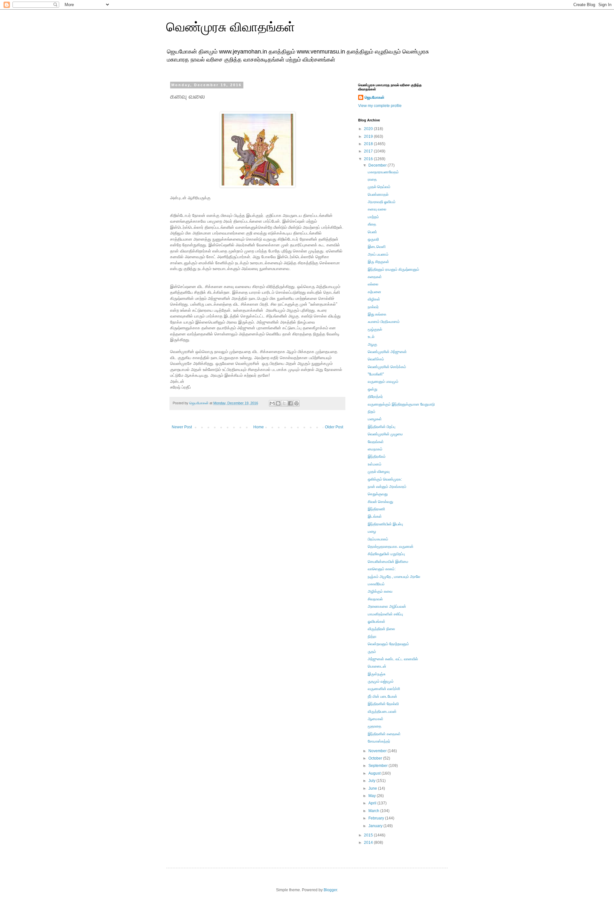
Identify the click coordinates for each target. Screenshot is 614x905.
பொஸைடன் (377, 666)
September (378, 765)
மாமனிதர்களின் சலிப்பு (385, 614)
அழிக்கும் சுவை (380, 591)
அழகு (372, 344)
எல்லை (373, 284)
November (378, 751)
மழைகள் (375, 419)
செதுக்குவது (378, 494)
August (375, 773)
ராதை (372, 179)
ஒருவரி (373, 239)
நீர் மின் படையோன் (382, 696)
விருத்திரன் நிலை (381, 629)
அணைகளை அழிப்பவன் (387, 606)
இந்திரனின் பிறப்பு (381, 426)
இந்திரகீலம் (377, 456)
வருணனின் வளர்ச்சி (384, 689)
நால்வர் (373, 307)
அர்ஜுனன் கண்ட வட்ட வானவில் (393, 659)
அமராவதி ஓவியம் (382, 202)
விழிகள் (374, 299)
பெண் (372, 232)
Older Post (334, 427)
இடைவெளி (377, 246)
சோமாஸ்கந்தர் (379, 741)
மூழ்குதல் (375, 329)
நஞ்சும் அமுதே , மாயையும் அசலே (394, 576)
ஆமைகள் (375, 719)
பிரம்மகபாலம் (378, 539)
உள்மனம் (375, 464)
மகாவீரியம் (376, 584)
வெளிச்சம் (376, 359)
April (372, 803)
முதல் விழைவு (379, 471)
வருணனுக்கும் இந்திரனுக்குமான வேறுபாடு (401, 404)
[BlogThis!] (278, 403)
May (372, 796)
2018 (369, 144)
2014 (369, 842)
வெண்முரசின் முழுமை (385, 434)
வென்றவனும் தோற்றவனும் (388, 644)
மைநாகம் (375, 449)
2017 (369, 151)
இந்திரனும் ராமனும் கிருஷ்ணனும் (393, 269)
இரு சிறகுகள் (378, 261)
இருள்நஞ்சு (377, 674)
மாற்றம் (373, 217)
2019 (369, 136)
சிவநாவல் (375, 599)
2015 (369, 835)
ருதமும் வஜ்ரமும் (381, 681)
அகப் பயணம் (378, 254)
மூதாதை (374, 726)
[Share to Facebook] (290, 403)
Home (258, 427)
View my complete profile (380, 105)
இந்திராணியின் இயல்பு (385, 524)
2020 (369, 129)
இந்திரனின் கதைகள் (384, 734)
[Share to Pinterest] (296, 403)
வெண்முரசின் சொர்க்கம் (387, 367)
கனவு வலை (377, 209)
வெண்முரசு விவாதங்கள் (230, 27)
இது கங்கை (377, 314)
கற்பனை (374, 292)
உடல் (371, 336)
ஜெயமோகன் (374, 97)
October (375, 758)
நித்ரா (372, 636)
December (378, 165)
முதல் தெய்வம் (379, 187)
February (376, 818)
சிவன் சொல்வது (380, 501)
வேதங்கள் (376, 442)
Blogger (330, 890)
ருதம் (372, 651)
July (372, 780)
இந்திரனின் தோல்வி (383, 704)
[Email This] (272, 403)
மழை (372, 531)
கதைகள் (375, 277)
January (375, 826)
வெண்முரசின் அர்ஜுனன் (387, 352)
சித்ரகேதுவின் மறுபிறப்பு (386, 554)
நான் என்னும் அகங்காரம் (387, 486)
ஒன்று (372, 389)
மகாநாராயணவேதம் (383, 172)
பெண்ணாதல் (378, 194)
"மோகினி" (376, 374)
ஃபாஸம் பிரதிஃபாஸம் (384, 321)
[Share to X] (284, 403)
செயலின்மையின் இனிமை (388, 561)
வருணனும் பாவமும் (383, 381)
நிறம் (371, 411)
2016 (369, 159)
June (373, 788)
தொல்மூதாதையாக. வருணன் (390, 546)
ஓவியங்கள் (376, 621)
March (374, 811)
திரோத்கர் (375, 396)
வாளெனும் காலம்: (382, 569)
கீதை (372, 224)
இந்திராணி (376, 509)
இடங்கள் (375, 516)
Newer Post (182, 427)
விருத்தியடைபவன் (382, 711)
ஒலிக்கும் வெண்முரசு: (385, 479)
